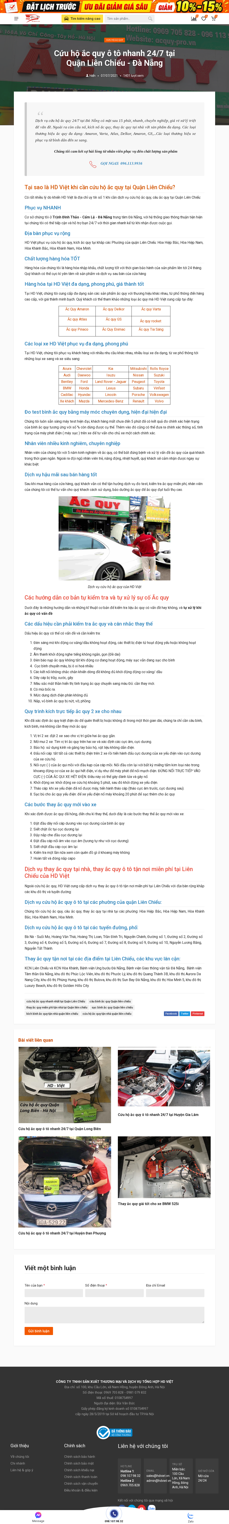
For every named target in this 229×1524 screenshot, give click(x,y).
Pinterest (198, 1013)
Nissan (138, 375)
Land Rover (104, 382)
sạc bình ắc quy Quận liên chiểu (112, 1007)
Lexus (111, 388)
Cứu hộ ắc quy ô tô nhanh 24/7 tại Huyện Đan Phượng (62, 1233)
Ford (84, 382)
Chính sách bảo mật (79, 1463)
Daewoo (84, 375)
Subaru (138, 388)
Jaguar (121, 382)
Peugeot (138, 382)
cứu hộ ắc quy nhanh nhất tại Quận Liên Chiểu (55, 1001)
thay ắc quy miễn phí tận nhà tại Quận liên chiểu (56, 1007)
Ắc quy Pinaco (77, 329)
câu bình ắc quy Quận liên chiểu (110, 1001)
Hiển (92, 75)
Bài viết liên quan (35, 1040)
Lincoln (110, 395)
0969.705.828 (130, 1485)
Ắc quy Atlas (77, 319)
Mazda (84, 401)
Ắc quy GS (114, 319)
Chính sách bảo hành (79, 1457)
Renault (138, 401)
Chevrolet (83, 369)
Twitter (185, 1013)
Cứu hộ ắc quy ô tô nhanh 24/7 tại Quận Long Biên (59, 1129)
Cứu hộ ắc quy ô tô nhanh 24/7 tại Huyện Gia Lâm (158, 1115)
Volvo (159, 401)
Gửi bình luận (38, 1331)
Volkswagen (159, 395)
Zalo (191, 1521)
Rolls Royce (159, 369)
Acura (67, 369)
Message (38, 1521)
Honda (84, 388)
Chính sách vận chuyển (81, 1484)
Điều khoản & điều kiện (81, 1490)
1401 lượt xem (133, 75)
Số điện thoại (96, 1285)
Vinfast (159, 388)
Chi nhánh (18, 1463)
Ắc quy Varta (151, 309)
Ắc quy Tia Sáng (151, 329)
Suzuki (159, 375)
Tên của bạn (35, 1285)
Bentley (67, 382)
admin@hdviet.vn (158, 1480)
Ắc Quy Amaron (77, 309)
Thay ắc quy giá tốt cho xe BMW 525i (148, 1204)
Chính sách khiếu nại (79, 1470)
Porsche (138, 395)
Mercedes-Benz (110, 401)
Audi (67, 375)
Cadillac (67, 395)
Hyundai (84, 395)
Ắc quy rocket (151, 321)
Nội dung (31, 1303)
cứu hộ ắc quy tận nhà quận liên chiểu (107, 1013)
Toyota (159, 382)
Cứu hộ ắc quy (114, 40)
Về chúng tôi (20, 1457)
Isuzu (110, 375)
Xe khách (67, 401)
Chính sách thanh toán (80, 1477)
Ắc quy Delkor (114, 309)
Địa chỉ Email (155, 1285)
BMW (67, 388)
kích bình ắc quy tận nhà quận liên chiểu (52, 1013)
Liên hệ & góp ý (22, 1470)
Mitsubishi (138, 369)
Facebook (171, 1013)
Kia (110, 369)
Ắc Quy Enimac (113, 329)
